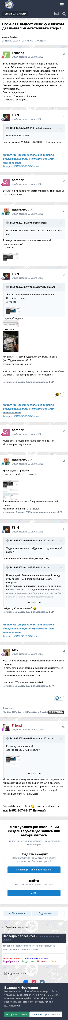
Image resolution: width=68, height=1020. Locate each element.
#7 (64, 461)
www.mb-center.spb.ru (48, 806)
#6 (64, 431)
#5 (64, 275)
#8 (64, 529)
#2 (64, 116)
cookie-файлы (29, 991)
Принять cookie (18, 1014)
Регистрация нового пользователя (34, 869)
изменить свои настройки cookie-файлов (25, 998)
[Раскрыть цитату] (7, 128)
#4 (64, 211)
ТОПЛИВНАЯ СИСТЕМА (33, 40)
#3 (64, 181)
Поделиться (18, 913)
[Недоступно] (13, 310)
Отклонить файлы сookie (46, 1014)
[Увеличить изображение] (10, 323)
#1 (64, 54)
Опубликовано (27, 56)
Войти (34, 893)
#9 (64, 651)
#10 (63, 727)
